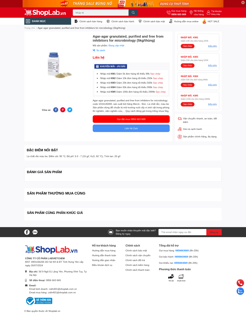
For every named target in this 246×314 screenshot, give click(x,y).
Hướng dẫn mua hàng (103, 250)
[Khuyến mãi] (123, 3)
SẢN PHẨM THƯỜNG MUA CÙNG (56, 193)
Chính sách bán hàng (90, 21)
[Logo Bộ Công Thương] (38, 300)
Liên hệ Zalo (131, 128)
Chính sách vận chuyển (138, 255)
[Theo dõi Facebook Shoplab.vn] (27, 231)
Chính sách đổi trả (135, 260)
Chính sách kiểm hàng (137, 265)
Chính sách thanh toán (138, 269)
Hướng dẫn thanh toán (104, 255)
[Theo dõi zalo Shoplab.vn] (35, 231)
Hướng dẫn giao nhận (103, 260)
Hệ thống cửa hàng (199, 12)
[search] (133, 12)
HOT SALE (213, 21)
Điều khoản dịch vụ (102, 265)
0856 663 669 (178, 14)
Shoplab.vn (54, 310)
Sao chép (155, 73)
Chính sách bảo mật (154, 21)
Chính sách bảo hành (122, 21)
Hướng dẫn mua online (186, 21)
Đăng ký (214, 232)
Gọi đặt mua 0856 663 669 (131, 119)
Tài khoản (216, 11)
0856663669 (182, 250)
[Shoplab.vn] (45, 12)
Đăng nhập (215, 14)
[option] (57, 65)
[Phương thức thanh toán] (179, 277)
